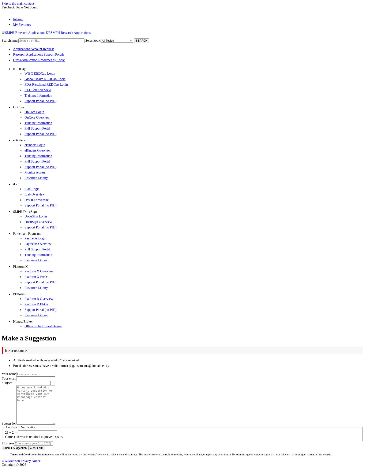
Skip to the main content (18, 3)
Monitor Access (35, 172)
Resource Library (36, 178)
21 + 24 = (11, 432)
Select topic (93, 40)
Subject (7, 383)
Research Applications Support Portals (38, 54)
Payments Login (35, 238)
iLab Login (32, 189)
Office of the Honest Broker (43, 326)
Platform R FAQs (36, 304)
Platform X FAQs (36, 277)
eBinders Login (35, 145)
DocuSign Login (36, 216)
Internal (18, 19)
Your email (9, 378)
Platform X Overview (39, 271)
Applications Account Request (33, 49)
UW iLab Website (37, 200)
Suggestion (9, 423)
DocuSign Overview (38, 222)
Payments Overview (38, 244)
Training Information (38, 95)
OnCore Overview (37, 117)
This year (8, 443)
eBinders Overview (37, 150)
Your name (9, 374)
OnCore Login (34, 112)
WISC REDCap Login (40, 73)
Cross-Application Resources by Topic (39, 60)
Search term (10, 40)
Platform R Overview (39, 299)
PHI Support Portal (37, 128)
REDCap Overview (38, 90)
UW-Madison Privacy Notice (21, 461)
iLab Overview (35, 194)
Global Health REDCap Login (45, 79)
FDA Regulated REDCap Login (46, 84)
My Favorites (22, 24)
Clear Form (37, 448)
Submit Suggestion (15, 448)
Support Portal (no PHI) (40, 101)
